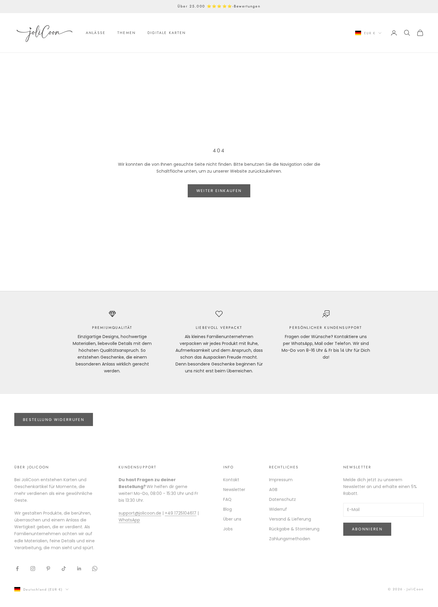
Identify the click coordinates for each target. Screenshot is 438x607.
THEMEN (126, 32)
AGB (273, 490)
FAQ (227, 499)
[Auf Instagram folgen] (33, 569)
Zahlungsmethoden (289, 539)
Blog (227, 509)
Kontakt (231, 480)
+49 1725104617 (180, 513)
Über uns (232, 519)
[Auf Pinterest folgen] (48, 569)
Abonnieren (367, 529)
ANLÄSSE (95, 32)
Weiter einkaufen (219, 190)
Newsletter (234, 490)
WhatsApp (129, 520)
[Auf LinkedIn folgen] (79, 569)
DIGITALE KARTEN (166, 32)
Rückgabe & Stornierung (294, 529)
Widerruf (278, 509)
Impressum (281, 480)
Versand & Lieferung (290, 519)
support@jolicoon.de (140, 513)
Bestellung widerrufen (53, 419)
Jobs (228, 529)
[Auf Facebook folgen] (17, 569)
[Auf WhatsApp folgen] (95, 569)
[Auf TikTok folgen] (64, 569)
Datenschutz (282, 499)
